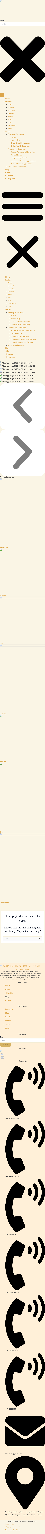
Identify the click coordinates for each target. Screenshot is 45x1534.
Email (2, 1037)
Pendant (11, 113)
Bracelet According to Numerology (23, 152)
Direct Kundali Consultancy (20, 143)
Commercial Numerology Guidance (23, 161)
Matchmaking (15, 140)
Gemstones (12, 125)
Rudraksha (3, 714)
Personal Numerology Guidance (22, 164)
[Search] (2, 95)
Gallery (7, 173)
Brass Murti (4, 548)
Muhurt (13, 137)
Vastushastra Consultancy (17, 167)
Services (8, 131)
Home (7, 98)
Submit (5, 1045)
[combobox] (22, 24)
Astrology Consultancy (16, 134)
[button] (22, 229)
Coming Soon (10, 178)
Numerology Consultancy (17, 149)
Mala (9, 122)
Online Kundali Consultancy (20, 146)
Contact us (9, 176)
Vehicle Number (16, 155)
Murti (10, 104)
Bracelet (11, 107)
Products (8, 101)
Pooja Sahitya (4, 903)
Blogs (7, 170)
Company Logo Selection (20, 158)
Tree (9, 119)
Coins (10, 128)
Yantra (10, 116)
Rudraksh (11, 110)
